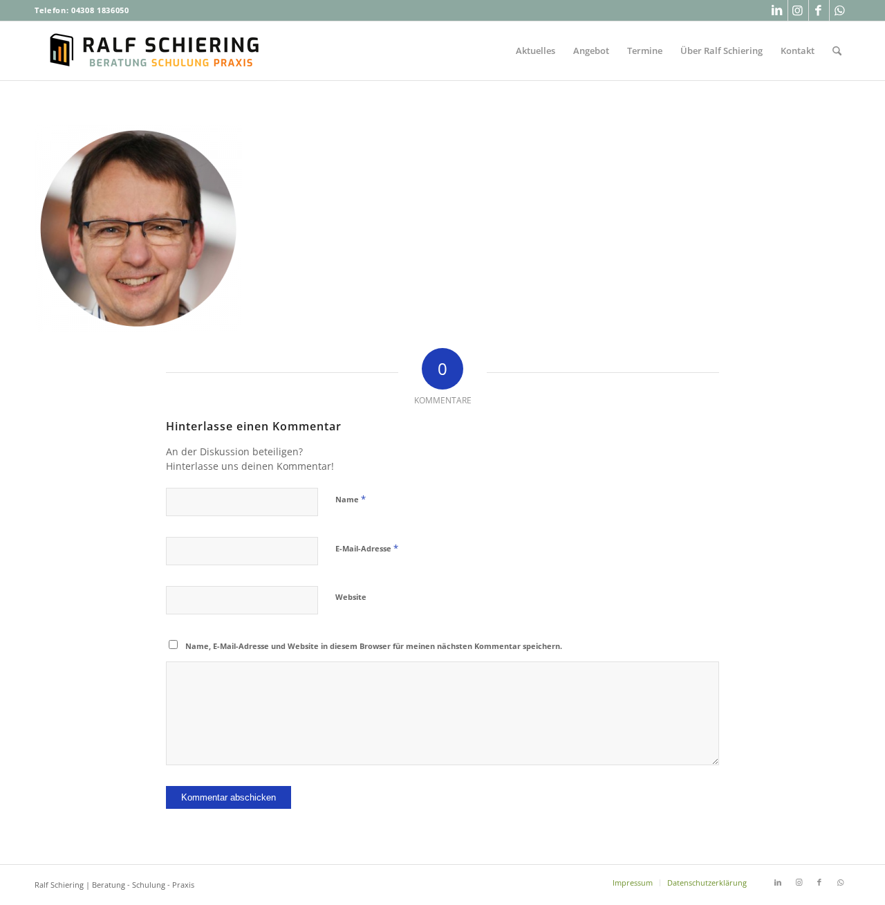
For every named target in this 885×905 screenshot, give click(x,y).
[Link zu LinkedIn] (777, 10)
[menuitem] (535, 50)
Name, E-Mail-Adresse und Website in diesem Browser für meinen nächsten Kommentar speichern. (373, 646)
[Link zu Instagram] (798, 10)
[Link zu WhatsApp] (840, 10)
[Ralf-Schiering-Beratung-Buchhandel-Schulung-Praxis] (156, 50)
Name (350, 499)
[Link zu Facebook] (819, 10)
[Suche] (836, 50)
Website (350, 597)
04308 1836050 (100, 10)
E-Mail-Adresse (366, 548)
